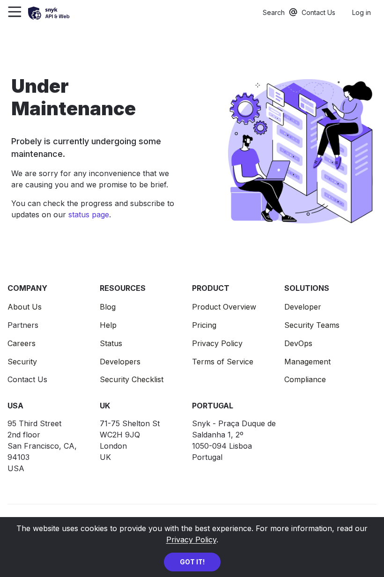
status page (88, 214)
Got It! (192, 562)
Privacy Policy (191, 539)
